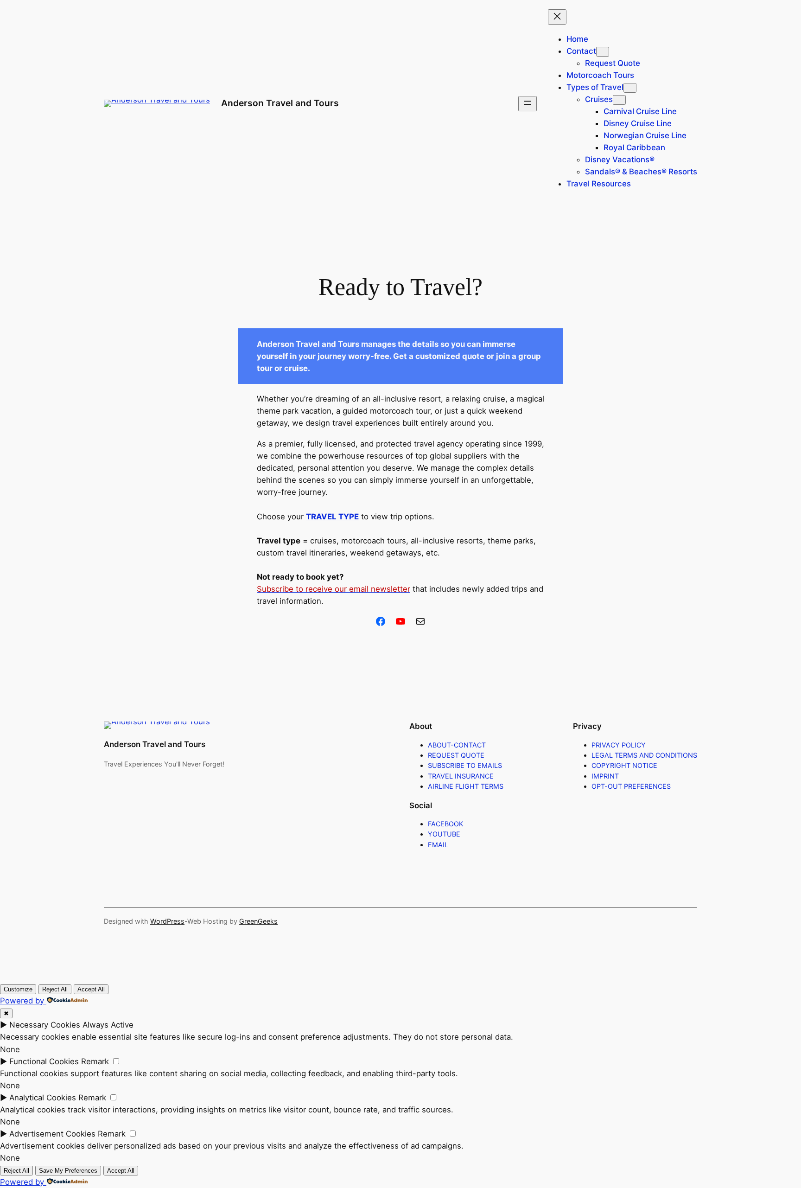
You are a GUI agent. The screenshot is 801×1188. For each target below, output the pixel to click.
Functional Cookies (44, 1061)
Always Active (108, 1024)
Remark (95, 1061)
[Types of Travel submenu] (629, 88)
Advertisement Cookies (52, 1133)
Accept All (91, 989)
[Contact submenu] (602, 52)
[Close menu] (557, 17)
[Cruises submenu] (619, 100)
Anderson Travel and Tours (280, 103)
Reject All (55, 989)
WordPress (167, 921)
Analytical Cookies (42, 1097)
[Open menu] (527, 103)
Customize (18, 989)
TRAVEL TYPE (332, 516)
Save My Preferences (68, 1170)
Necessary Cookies (44, 1024)
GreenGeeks (258, 921)
